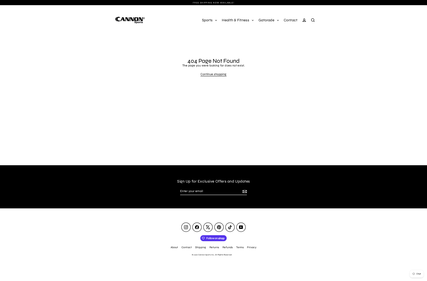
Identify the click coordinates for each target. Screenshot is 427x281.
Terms (240, 247)
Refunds (228, 247)
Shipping (200, 247)
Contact (290, 20)
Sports (208, 20)
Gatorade (267, 20)
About (174, 247)
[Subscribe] (244, 191)
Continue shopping (213, 74)
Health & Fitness (236, 20)
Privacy (251, 247)
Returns (214, 247)
